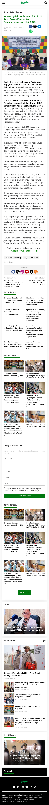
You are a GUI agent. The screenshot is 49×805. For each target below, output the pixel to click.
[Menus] (4, 3)
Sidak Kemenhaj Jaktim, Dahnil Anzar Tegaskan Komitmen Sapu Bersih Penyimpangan (34, 301)
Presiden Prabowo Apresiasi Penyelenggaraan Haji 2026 (34, 345)
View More (24, 592)
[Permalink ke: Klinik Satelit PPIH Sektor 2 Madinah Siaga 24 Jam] (35, 416)
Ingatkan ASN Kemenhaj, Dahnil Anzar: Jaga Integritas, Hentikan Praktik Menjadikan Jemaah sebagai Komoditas (35, 315)
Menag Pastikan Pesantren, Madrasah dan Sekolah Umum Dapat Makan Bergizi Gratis (13, 282)
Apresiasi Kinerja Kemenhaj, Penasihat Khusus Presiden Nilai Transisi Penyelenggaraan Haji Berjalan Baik (34, 331)
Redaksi (37, 795)
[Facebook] (13, 272)
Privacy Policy (7, 799)
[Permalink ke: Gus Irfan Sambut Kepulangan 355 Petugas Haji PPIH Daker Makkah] (35, 366)
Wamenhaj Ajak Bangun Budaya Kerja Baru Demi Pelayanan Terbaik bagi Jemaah (13, 329)
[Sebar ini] (31, 26)
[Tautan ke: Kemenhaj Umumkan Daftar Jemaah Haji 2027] (9, 710)
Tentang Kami (7, 797)
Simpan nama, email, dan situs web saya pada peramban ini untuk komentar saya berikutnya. (22, 489)
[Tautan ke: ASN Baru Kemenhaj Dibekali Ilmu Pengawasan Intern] (9, 698)
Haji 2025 (34, 257)
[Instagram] (22, 272)
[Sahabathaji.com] (25, 2)
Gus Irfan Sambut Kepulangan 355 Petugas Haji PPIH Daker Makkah (13, 344)
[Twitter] (18, 272)
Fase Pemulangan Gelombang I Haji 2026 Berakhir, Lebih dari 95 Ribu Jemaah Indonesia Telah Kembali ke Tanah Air (13, 429)
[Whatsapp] (31, 31)
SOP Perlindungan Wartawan (25, 799)
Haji (10, 31)
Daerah (6, 31)
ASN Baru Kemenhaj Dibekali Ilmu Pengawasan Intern (11, 312)
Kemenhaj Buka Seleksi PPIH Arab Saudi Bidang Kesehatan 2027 (13, 300)
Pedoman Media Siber (33, 797)
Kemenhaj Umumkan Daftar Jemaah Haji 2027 (13, 375)
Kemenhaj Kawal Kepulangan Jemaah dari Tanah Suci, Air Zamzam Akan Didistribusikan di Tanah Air (34, 401)
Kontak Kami (22, 801)
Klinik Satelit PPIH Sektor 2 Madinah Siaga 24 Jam (35, 425)
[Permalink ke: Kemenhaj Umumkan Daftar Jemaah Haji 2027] (14, 366)
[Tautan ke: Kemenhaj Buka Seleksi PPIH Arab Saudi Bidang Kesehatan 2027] (24, 657)
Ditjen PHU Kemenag (13, 257)
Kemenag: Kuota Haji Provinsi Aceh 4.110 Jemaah (37, 281)
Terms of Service (8, 801)
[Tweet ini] (35, 26)
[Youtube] (27, 272)
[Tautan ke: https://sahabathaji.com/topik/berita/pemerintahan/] (44, 641)
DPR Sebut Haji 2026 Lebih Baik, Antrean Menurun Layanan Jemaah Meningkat (12, 399)
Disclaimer (19, 797)
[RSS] (36, 272)
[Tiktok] (31, 272)
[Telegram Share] (39, 26)
